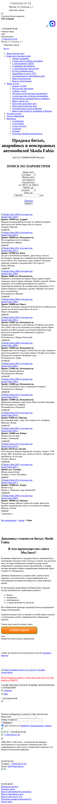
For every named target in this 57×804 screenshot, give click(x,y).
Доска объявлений (15, 116)
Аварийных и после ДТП (24, 73)
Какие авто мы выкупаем (19, 56)
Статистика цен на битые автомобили (30, 96)
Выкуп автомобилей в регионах (16, 791)
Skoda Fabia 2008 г (10, 273)
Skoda (21, 520)
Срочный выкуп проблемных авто (28, 76)
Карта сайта (6, 801)
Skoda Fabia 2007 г (10, 467)
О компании (18, 121)
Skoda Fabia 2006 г (10, 302)
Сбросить (28, 200)
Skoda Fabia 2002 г (10, 320)
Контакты (11, 118)
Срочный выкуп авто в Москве (27, 108)
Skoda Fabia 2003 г (10, 235)
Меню (6, 49)
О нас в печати (19, 126)
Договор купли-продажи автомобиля (29, 93)
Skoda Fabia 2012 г (10, 250)
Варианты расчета (9, 786)
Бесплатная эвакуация (22, 88)
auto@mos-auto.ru (15, 766)
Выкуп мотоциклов (21, 78)
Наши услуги (13, 83)
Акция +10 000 (19, 86)
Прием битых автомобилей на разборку (31, 98)
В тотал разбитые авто (22, 71)
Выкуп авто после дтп (11, 796)
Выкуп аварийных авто (12, 794)
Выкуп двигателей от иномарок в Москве (32, 111)
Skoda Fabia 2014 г (10, 397)
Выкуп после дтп (20, 101)
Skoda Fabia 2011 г (9, 482)
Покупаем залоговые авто (24, 103)
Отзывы (16, 131)
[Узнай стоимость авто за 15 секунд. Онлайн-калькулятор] (28, 672)
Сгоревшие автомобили (23, 66)
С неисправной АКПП (23, 63)
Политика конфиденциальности (27, 133)
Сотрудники (18, 123)
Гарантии (16, 128)
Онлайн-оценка (14, 113)
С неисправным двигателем (25, 68)
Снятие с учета (19, 91)
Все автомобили (8, 520)
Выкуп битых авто (15, 53)
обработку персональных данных (36, 725)
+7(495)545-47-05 (20, 3)
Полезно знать (8, 789)
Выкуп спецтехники (22, 81)
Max (5, 694)
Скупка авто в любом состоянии (27, 61)
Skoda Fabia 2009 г (10, 217)
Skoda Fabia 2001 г (10, 431)
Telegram (7, 690)
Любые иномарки (20, 58)
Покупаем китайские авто (24, 106)
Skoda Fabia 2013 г (10, 446)
